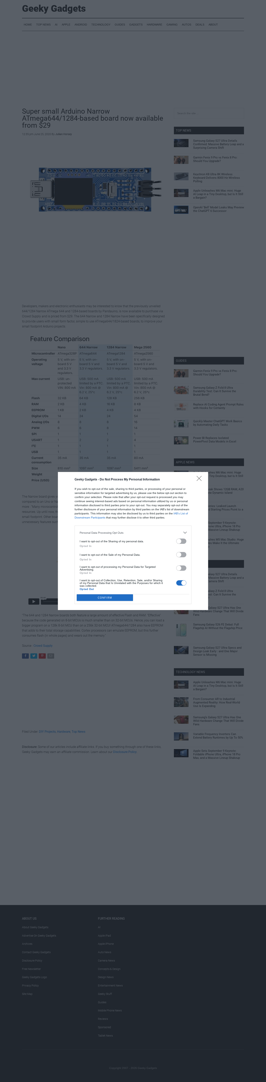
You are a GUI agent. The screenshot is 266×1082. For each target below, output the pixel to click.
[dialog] (133, 541)
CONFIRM (105, 597)
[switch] (181, 541)
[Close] (200, 479)
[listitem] (133, 533)
